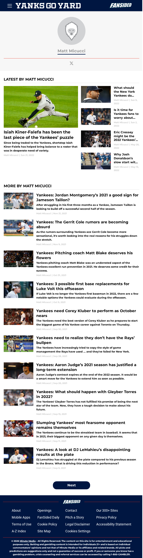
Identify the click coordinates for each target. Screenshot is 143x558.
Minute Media (28, 541)
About (16, 510)
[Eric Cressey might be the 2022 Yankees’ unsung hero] (110, 140)
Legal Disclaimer (77, 524)
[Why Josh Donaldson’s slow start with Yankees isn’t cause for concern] (110, 162)
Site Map (44, 531)
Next (71, 485)
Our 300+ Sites (107, 510)
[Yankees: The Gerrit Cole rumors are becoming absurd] (71, 233)
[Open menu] (9, 5)
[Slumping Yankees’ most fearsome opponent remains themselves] (71, 431)
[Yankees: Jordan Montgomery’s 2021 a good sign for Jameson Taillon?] (71, 204)
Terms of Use (21, 524)
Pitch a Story (74, 517)
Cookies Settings (77, 531)
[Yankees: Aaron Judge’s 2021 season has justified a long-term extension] (71, 373)
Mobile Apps (21, 517)
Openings (44, 510)
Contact (71, 510)
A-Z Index (19, 531)
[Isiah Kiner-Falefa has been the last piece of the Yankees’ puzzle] (41, 121)
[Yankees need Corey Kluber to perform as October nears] (71, 319)
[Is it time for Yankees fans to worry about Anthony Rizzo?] (110, 117)
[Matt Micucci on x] (71, 63)
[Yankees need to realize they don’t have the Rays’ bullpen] (71, 346)
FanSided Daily (48, 517)
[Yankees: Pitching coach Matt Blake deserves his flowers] (71, 264)
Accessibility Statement (113, 524)
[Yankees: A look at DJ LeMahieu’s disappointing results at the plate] (71, 458)
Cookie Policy (47, 524)
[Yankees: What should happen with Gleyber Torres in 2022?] (71, 402)
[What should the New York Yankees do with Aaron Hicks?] (110, 95)
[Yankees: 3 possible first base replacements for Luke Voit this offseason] (71, 292)
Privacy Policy (106, 517)
